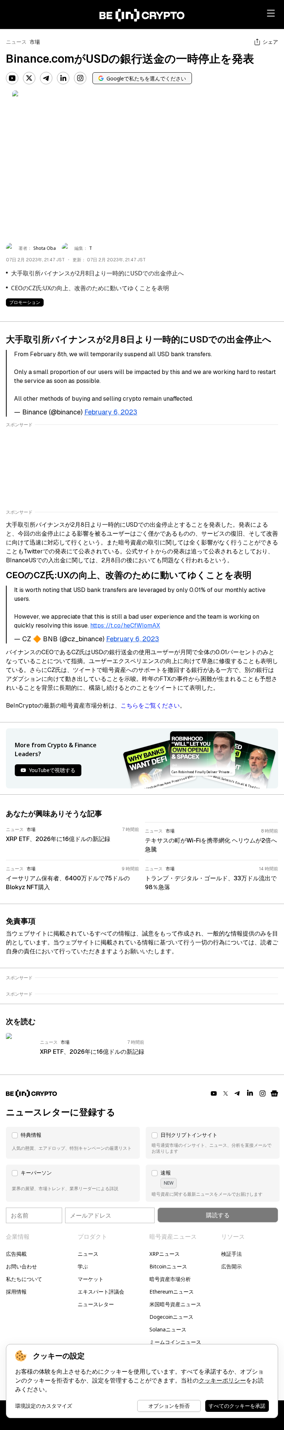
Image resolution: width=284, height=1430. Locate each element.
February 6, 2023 (110, 412)
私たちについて (24, 1278)
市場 (35, 42)
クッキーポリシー (222, 1380)
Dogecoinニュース (171, 1316)
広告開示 (231, 1266)
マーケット (91, 1278)
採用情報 (16, 1291)
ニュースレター (96, 1304)
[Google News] (274, 1093)
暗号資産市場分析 (170, 1278)
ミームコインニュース (175, 1341)
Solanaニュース (167, 1329)
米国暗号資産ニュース (175, 1304)
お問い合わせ (21, 1266)
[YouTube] (12, 78)
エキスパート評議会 (101, 1291)
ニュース (16, 42)
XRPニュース (164, 1253)
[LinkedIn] (63, 78)
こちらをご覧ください (150, 705)
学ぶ (83, 1266)
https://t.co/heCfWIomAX (125, 625)
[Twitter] (29, 78)
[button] (73, 1143)
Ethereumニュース (171, 1291)
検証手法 (231, 1253)
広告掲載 (16, 1253)
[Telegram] (46, 78)
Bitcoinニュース (168, 1266)
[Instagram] (80, 78)
